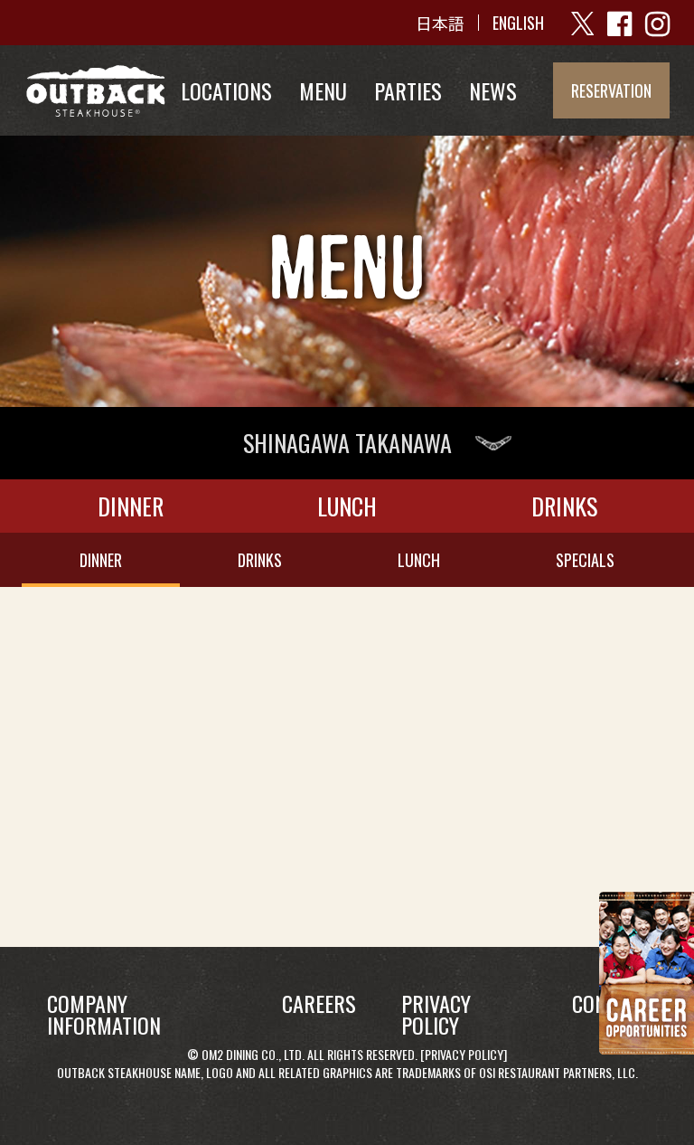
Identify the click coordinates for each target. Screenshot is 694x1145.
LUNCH (347, 506)
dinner (101, 560)
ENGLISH (518, 22)
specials (585, 560)
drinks (260, 560)
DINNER (131, 506)
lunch (419, 560)
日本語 (440, 22)
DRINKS (564, 506)
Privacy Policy (464, 1054)
